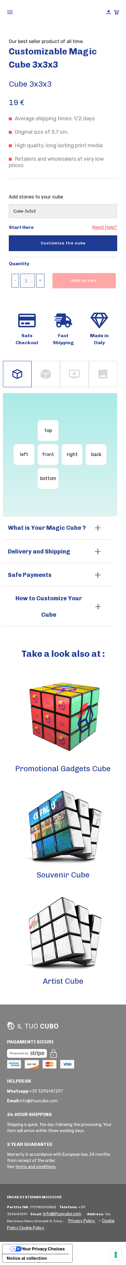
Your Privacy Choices (43, 1248)
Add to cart (84, 280)
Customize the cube (63, 243)
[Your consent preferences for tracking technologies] (115, 1254)
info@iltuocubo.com (62, 1213)
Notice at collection (27, 1258)
